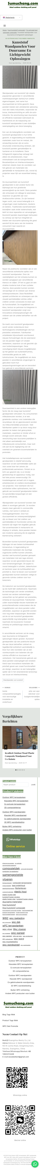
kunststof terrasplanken (8, 912)
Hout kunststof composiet (13, 908)
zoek (33, 785)
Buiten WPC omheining (11, 826)
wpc (5, 918)
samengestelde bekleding (9, 865)
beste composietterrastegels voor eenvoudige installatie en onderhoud (11, 695)
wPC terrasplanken (12, 925)
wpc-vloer (7, 929)
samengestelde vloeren (12, 877)
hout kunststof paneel (8, 914)
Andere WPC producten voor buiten (17, 830)
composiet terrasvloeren (22, 883)
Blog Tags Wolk (8, 1015)
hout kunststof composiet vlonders (11, 910)
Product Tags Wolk (10, 1020)
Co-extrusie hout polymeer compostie (20, 38)
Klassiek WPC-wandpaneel (15, 815)
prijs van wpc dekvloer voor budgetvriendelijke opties (32, 693)
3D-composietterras (12, 808)
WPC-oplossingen (7, 939)
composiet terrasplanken (10, 871)
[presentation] (20, 737)
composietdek (11, 868)
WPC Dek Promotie (10, 1026)
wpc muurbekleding (10, 942)
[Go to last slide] (5, 747)
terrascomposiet (7, 883)
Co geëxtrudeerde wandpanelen (17, 819)
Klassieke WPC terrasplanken (16, 801)
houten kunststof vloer (22, 912)
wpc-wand (19, 939)
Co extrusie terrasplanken (14, 804)
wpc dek (16, 922)
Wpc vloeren (19, 929)
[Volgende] (34, 747)
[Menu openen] (5, 25)
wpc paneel (18, 932)
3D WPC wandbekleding (14, 822)
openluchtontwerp (8, 888)
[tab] (15, 769)
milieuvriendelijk (6, 885)
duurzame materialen (12, 902)
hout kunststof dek (27, 910)
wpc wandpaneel (11, 945)
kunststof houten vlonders (11, 897)
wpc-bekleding (17, 918)
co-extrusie (18, 863)
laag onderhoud (18, 885)
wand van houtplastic (21, 914)
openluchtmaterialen (7, 892)
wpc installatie (6, 933)
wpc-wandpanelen (25, 945)
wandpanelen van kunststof (13, 680)
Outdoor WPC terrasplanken (14, 797)
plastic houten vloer (9, 899)
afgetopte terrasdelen (8, 863)
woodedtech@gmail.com (19, 1057)
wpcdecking (16, 63)
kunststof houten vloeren (25, 899)
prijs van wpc (17, 936)
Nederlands (9, 17)
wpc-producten (28, 936)
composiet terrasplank (27, 869)
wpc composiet (6, 922)
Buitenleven (20, 888)
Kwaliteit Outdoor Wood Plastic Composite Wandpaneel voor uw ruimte (19, 756)
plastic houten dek (9, 895)
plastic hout (20, 891)
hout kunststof (9, 905)
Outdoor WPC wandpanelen (13, 812)
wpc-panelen (7, 936)
